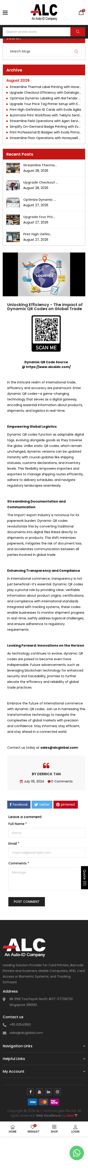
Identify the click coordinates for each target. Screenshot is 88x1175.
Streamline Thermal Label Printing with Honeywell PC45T (46, 87)
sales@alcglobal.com (26, 1032)
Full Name (17, 823)
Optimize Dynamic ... (39, 199)
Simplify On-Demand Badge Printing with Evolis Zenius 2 (46, 126)
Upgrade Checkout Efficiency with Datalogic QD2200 (46, 92)
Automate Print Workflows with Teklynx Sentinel (46, 115)
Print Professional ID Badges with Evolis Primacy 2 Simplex (46, 132)
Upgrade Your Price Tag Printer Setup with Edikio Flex (46, 104)
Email (13, 843)
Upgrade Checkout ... (40, 182)
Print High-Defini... (37, 234)
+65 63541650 (20, 1024)
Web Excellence (48, 1115)
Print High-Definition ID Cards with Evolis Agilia (45, 109)
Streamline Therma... (40, 165)
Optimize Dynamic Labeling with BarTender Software (46, 98)
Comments (18, 863)
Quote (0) (84, 878)
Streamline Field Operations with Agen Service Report (46, 121)
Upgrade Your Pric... (39, 217)
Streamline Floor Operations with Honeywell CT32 (46, 138)
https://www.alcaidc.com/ (48, 367)
